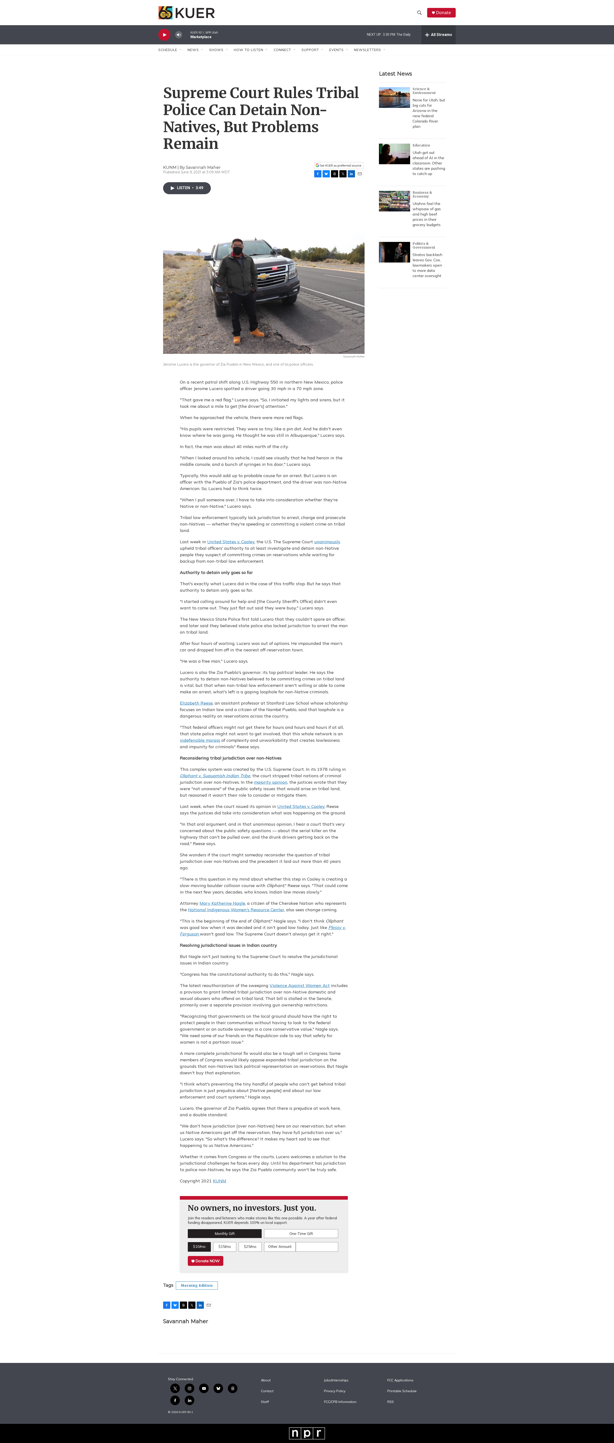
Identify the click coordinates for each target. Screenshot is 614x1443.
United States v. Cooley (230, 541)
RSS (390, 1402)
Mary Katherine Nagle (222, 903)
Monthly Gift (225, 1233)
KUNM (219, 1181)
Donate (443, 12)
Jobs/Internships (336, 1380)
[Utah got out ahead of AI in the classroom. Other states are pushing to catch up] (394, 154)
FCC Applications (400, 1380)
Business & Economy (422, 194)
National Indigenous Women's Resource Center (236, 909)
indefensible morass (200, 740)
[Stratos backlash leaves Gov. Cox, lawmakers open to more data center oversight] (394, 252)
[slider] (186, 34)
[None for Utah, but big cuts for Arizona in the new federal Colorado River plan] (394, 97)
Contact (267, 1391)
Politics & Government (424, 245)
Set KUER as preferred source (340, 166)
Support (310, 50)
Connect (282, 50)
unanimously (327, 541)
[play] (164, 35)
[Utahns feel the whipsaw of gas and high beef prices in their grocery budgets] (394, 201)
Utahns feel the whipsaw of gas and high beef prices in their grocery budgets (427, 214)
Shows (216, 50)
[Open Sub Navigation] (181, 50)
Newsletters (367, 50)
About (266, 1380)
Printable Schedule (402, 1391)
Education (421, 145)
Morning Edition (197, 1285)
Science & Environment (424, 91)
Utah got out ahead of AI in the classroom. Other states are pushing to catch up (429, 163)
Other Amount (280, 1246)
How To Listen (248, 50)
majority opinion (270, 782)
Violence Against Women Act (300, 985)
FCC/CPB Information (340, 1402)
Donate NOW (207, 1260)
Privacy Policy (334, 1391)
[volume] (179, 34)
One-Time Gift (301, 1233)
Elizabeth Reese (196, 703)
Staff (265, 1402)
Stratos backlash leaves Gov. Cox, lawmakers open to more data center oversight (427, 265)
